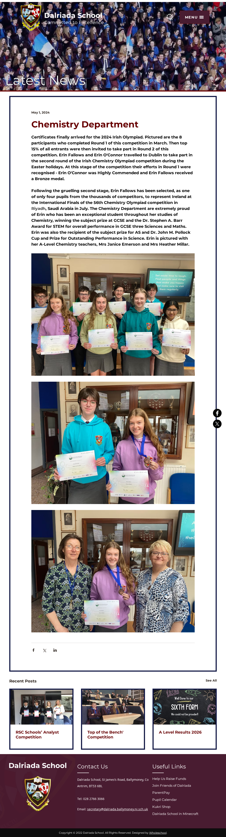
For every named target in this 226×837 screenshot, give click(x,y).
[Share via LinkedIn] (55, 650)
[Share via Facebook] (33, 650)
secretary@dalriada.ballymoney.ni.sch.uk (117, 809)
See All (211, 680)
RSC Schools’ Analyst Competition (37, 735)
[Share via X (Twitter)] (44, 650)
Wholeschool (158, 832)
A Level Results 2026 (180, 732)
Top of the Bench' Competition (105, 735)
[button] (194, 17)
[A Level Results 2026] (185, 707)
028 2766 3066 (93, 799)
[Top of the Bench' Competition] (113, 707)
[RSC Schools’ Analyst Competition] (41, 707)
